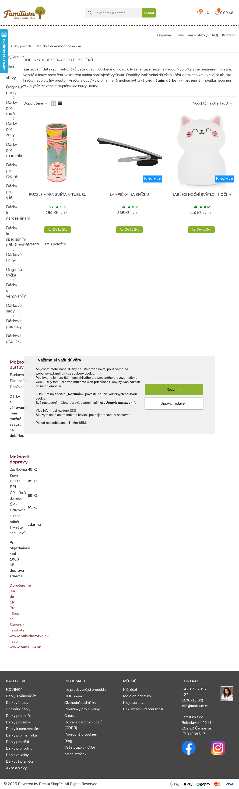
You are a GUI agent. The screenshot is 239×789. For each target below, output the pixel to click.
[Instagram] (222, 748)
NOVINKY (11, 57)
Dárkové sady (11, 308)
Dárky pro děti (11, 191)
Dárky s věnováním (11, 290)
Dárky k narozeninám (11, 212)
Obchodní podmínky (80, 702)
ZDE (73, 410)
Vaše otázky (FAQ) (203, 35)
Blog (68, 740)
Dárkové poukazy (11, 323)
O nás (179, 35)
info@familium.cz (195, 705)
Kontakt (228, 35)
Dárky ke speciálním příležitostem (11, 236)
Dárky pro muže (11, 108)
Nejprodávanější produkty (85, 689)
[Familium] (25, 12)
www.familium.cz (58, 373)
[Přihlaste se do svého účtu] (208, 12)
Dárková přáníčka (11, 338)
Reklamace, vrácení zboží (143, 709)
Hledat (149, 13)
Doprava (164, 35)
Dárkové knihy (11, 257)
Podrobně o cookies (80, 734)
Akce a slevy (11, 72)
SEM (82, 422)
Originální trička (11, 272)
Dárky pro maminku (11, 150)
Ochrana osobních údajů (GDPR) (83, 725)
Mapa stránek (75, 754)
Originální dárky (11, 89)
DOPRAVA (73, 696)
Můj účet (130, 689)
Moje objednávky (137, 696)
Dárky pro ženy (11, 129)
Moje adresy (133, 702)
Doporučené (33, 103)
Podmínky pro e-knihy (82, 709)
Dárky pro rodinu (11, 170)
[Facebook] (193, 748)
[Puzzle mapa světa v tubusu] (57, 152)
